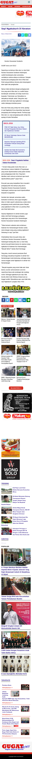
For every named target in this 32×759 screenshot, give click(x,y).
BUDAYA (3, 6)
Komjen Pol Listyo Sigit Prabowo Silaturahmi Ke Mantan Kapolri (23, 340)
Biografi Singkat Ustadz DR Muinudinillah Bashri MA (11, 627)
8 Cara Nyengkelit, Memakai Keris (14, 674)
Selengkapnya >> (7, 687)
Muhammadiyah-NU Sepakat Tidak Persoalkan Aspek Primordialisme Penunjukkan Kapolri (7, 360)
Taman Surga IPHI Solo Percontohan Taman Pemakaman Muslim (15, 598)
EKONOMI (17, 6)
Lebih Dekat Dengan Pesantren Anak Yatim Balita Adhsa (15, 652)
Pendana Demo (6, 685)
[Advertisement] (16, 743)
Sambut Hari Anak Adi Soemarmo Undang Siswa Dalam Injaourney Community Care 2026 (14, 151)
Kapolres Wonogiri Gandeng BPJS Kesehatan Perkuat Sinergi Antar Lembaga (14, 143)
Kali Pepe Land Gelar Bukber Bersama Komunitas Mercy (21, 490)
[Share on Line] (28, 300)
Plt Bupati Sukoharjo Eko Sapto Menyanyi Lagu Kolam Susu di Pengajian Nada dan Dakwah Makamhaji (14, 521)
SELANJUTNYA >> (16, 388)
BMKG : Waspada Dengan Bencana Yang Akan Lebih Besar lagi (8, 379)
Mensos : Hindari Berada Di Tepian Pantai (8, 320)
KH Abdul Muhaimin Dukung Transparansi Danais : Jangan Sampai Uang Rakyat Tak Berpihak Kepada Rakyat (15, 500)
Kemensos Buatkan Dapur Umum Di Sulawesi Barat (6, 340)
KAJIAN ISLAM (26, 6)
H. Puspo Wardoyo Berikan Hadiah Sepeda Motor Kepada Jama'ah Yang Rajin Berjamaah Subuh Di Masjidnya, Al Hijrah (15, 571)
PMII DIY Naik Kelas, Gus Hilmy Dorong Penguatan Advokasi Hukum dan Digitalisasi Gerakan (15, 129)
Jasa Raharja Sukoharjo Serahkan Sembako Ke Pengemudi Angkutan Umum (23, 322)
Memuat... (4, 543)
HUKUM (10, 6)
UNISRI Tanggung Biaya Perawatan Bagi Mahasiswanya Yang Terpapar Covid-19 (23, 359)
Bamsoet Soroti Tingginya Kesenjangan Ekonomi (23, 379)
